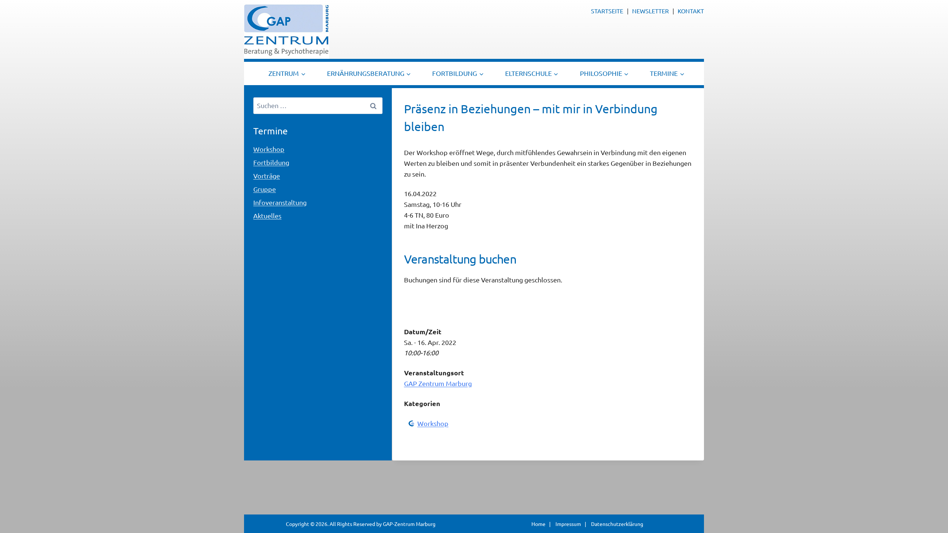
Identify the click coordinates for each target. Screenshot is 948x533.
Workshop (432, 423)
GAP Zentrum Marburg (438, 383)
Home (538, 523)
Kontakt (691, 10)
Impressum (568, 523)
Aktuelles (267, 215)
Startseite (607, 10)
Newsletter (650, 10)
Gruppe (264, 189)
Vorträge (266, 176)
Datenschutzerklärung (617, 523)
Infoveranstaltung (280, 202)
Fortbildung (271, 162)
